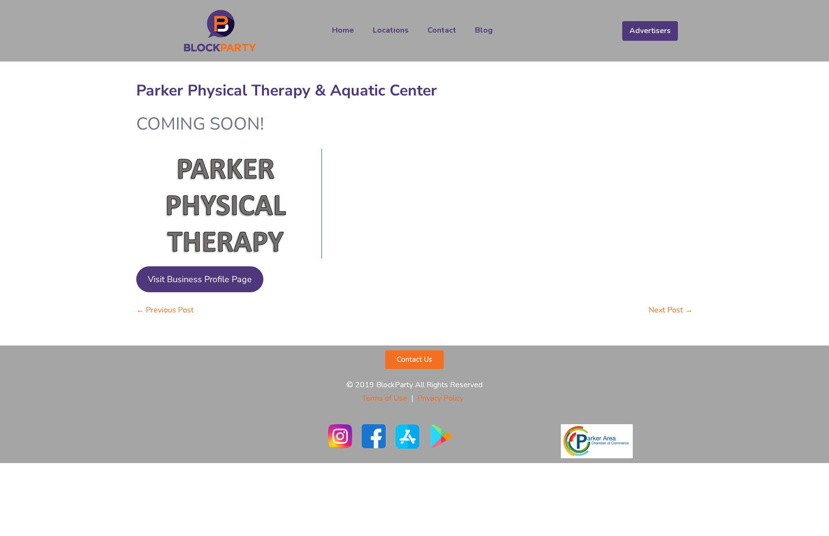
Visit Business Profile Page (200, 279)
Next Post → (671, 310)
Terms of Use (384, 398)
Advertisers (650, 30)
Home (343, 30)
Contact (441, 30)
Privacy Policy (442, 398)
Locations (391, 30)
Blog (484, 30)
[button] (414, 359)
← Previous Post (165, 310)
